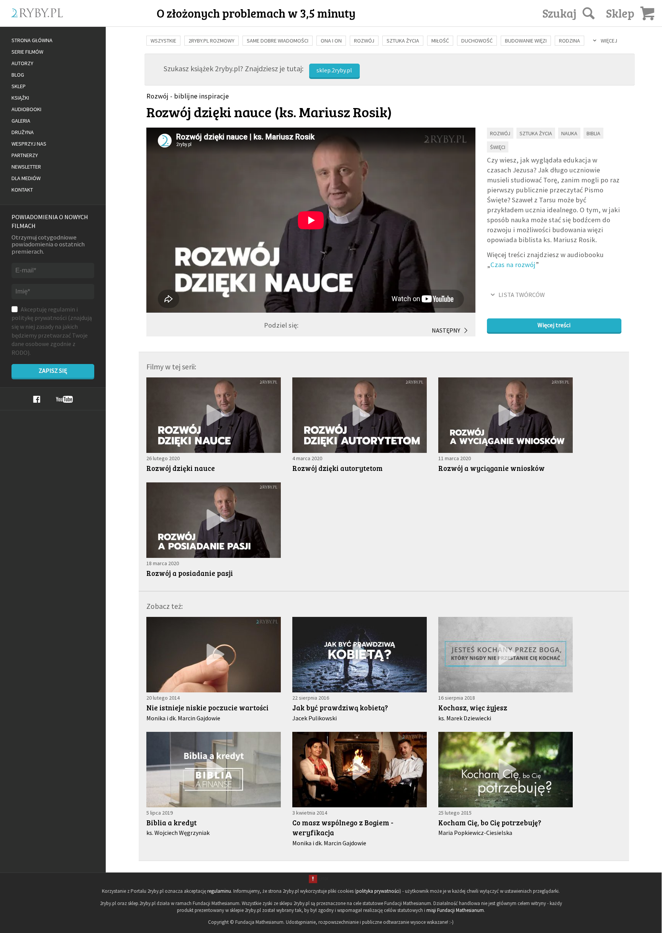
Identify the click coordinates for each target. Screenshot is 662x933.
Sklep (18, 86)
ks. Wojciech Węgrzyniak (178, 832)
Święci (497, 147)
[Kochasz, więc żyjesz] (505, 654)
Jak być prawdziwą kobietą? (340, 707)
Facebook (36, 399)
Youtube (64, 399)
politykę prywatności (39, 317)
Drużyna (22, 132)
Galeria (20, 120)
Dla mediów (26, 178)
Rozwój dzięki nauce (180, 468)
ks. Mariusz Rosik (333, 111)
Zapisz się (53, 370)
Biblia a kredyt (171, 822)
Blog (17, 74)
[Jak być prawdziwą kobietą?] (359, 654)
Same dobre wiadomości (277, 40)
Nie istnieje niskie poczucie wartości (207, 707)
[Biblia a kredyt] (213, 769)
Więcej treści (553, 325)
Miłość (440, 40)
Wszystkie (163, 40)
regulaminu (219, 891)
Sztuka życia (403, 40)
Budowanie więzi (526, 40)
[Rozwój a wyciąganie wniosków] (505, 415)
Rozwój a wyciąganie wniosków (491, 468)
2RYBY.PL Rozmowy (211, 40)
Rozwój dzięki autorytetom (337, 468)
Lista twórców (521, 295)
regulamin (61, 309)
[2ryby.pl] (71, 21)
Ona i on (331, 40)
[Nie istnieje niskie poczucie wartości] (213, 654)
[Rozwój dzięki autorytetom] (359, 415)
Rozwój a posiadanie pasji (189, 573)
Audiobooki (26, 109)
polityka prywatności (378, 891)
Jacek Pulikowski (314, 718)
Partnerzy (24, 155)
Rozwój (364, 40)
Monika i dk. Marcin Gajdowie (183, 718)
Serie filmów (27, 51)
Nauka (569, 133)
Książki (20, 97)
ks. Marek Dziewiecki (464, 718)
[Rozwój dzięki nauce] (213, 415)
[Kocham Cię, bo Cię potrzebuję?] (505, 769)
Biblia (593, 133)
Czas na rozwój (513, 264)
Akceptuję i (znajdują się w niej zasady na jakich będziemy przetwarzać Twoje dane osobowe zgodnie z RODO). (51, 330)
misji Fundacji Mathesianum (455, 910)
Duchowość (477, 40)
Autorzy (22, 63)
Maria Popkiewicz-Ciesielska (475, 832)
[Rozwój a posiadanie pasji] (213, 520)
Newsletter (26, 166)
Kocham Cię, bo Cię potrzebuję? (489, 822)
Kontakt (22, 189)
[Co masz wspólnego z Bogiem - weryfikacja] (359, 769)
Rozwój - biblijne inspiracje (187, 96)
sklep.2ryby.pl (334, 70)
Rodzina (569, 40)
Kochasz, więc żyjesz (472, 707)
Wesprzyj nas (28, 143)
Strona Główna (31, 40)
